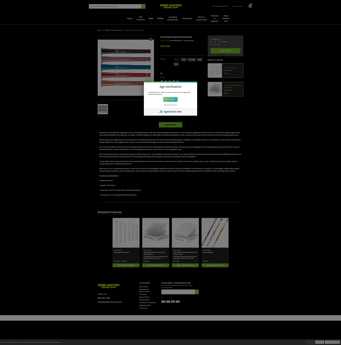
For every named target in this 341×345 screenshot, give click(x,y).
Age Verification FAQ (170, 105)
